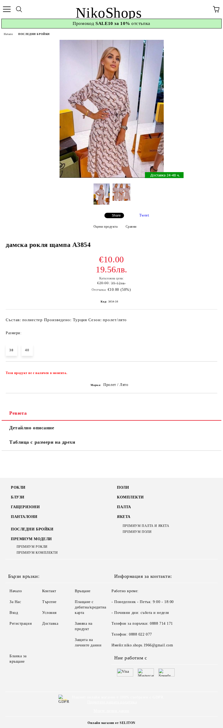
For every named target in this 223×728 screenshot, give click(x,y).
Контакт (49, 591)
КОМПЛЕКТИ (130, 497)
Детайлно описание (31, 427)
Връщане (83, 591)
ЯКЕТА (124, 517)
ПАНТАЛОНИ (24, 517)
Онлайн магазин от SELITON (111, 723)
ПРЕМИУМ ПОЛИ (137, 532)
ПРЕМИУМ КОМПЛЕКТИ (37, 553)
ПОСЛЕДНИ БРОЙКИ (33, 34)
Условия (49, 613)
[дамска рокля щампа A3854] (112, 177)
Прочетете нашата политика (112, 702)
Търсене (49, 602)
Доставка (50, 623)
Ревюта (18, 413)
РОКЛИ (18, 487)
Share (116, 215)
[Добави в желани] (209, 370)
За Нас (15, 602)
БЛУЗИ (17, 497)
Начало (8, 34)
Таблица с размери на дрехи (42, 442)
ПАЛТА (124, 507)
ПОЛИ (123, 487)
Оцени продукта (105, 226)
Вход (14, 613)
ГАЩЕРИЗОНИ (25, 507)
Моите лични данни (111, 711)
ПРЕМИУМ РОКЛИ (32, 547)
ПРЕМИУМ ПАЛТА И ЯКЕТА (146, 526)
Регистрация (21, 623)
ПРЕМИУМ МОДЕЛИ (31, 539)
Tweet (144, 215)
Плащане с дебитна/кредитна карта (90, 607)
